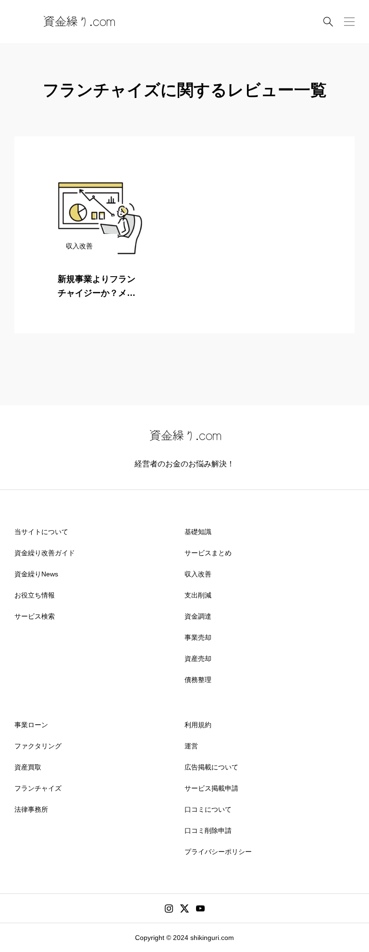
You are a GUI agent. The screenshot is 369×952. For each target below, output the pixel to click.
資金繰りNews (36, 574)
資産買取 (27, 767)
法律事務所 (31, 809)
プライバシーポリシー (218, 851)
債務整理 (197, 679)
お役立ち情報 (34, 595)
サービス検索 (34, 616)
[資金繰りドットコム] (78, 21)
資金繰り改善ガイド (44, 553)
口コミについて (208, 809)
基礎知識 (197, 532)
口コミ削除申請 (208, 830)
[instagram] (169, 908)
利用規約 (197, 725)
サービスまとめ (208, 553)
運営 (191, 746)
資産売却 (197, 658)
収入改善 (197, 574)
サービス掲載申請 (211, 788)
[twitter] (184, 908)
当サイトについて (41, 532)
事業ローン (31, 725)
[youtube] (200, 908)
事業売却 (197, 637)
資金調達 (197, 616)
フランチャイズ (38, 788)
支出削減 (197, 595)
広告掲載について (211, 767)
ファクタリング (38, 746)
